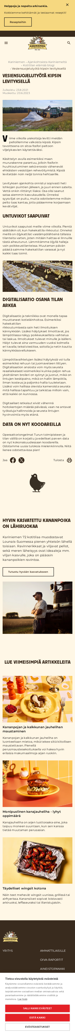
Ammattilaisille (53, 950)
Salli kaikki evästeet (37, 1008)
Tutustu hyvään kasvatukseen (28, 571)
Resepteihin (18, 22)
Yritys (8, 950)
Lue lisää (22, 999)
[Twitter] (21, 460)
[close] (67, 5)
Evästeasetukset (37, 1027)
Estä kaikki (37, 1017)
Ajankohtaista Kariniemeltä (47, 62)
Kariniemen (16, 62)
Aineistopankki (52, 968)
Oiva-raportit (51, 959)
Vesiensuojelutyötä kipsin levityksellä (39, 68)
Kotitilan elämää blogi (38, 65)
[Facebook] (13, 460)
